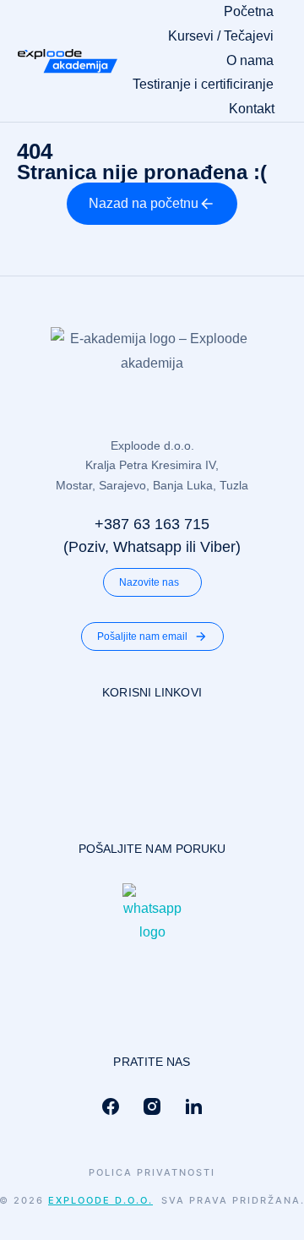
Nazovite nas (149, 582)
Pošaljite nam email (142, 636)
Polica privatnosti (152, 1172)
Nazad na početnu (143, 203)
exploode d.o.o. (100, 1200)
